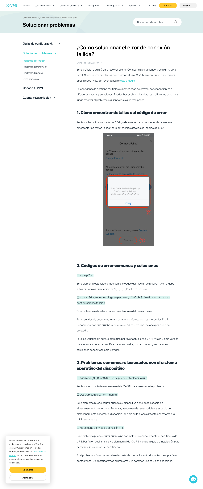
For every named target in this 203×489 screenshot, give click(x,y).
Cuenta (152, 5)
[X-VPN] (11, 5)
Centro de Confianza (69, 5)
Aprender (133, 5)
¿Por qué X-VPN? (43, 5)
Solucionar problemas (37, 53)
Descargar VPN (113, 5)
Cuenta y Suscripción (37, 97)
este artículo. (127, 80)
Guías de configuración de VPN (39, 43)
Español (186, 5)
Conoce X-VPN (33, 88)
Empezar (168, 5)
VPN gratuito (94, 5)
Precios (26, 5)
